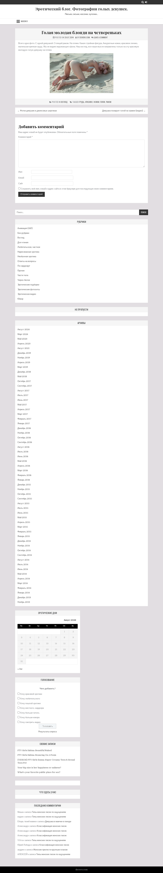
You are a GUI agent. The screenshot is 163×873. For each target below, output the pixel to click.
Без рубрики (23, 233)
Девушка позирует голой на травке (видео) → (123, 110)
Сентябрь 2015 (25, 498)
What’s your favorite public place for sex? (39, 772)
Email (21, 178)
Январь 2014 (24, 592)
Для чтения (23, 242)
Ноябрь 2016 (24, 433)
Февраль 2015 (24, 531)
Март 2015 (23, 527)
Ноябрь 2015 (24, 489)
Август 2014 (23, 560)
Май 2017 (22, 404)
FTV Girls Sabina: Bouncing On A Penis (37, 755)
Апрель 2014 (24, 578)
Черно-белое (24, 280)
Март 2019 (23, 367)
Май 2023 (22, 339)
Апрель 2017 (24, 409)
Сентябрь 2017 (25, 386)
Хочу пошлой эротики (30, 703)
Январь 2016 (24, 480)
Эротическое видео (27, 294)
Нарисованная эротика (28, 252)
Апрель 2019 (24, 362)
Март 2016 (23, 470)
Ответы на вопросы (27, 261)
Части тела (23, 275)
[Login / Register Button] (146, 2)
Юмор (20, 299)
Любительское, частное (29, 247)
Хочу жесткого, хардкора (32, 708)
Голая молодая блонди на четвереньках (81, 32)
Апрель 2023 (24, 343)
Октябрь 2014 (24, 550)
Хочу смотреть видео (30, 722)
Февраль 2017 (24, 419)
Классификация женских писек (52, 826)
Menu (24, 21)
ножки (96, 102)
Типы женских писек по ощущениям (49, 812)
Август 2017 (23, 390)
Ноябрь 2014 (24, 545)
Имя (20, 172)
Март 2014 (23, 583)
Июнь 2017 (23, 400)
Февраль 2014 (24, 588)
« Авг (20, 669)
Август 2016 (23, 447)
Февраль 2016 (24, 475)
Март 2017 (23, 414)
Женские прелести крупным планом (50, 849)
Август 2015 (23, 503)
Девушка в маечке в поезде (58, 821)
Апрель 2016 (24, 466)
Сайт (20, 183)
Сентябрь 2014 (25, 555)
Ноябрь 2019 (24, 357)
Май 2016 (22, 461)
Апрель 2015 (24, 522)
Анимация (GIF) (25, 228)
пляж (102, 102)
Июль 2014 (23, 564)
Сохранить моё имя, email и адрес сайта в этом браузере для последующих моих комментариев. (67, 189)
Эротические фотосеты (29, 289)
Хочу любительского (30, 698)
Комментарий (25, 137)
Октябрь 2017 (24, 381)
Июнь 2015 (23, 513)
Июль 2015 (23, 508)
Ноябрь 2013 (24, 602)
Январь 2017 (24, 423)
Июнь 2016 (23, 456)
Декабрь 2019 (24, 353)
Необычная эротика (27, 256)
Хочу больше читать (29, 713)
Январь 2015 (24, 536)
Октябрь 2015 (24, 494)
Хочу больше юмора (29, 717)
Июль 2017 (23, 395)
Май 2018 (22, 376)
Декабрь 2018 (24, 372)
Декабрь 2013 (24, 597)
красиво (89, 102)
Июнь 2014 (23, 569)
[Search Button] (143, 2)
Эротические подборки (28, 284)
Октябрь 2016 (24, 437)
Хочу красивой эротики (31, 694)
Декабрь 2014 (24, 541)
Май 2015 (22, 517)
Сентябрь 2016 (25, 442)
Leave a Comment (101, 37)
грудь (81, 102)
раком (108, 102)
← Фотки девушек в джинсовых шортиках (37, 110)
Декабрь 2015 (24, 484)
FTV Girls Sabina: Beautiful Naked (35, 750)
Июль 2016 (23, 451)
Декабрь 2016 (24, 428)
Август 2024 (24, 329)
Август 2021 (23, 348)
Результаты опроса (47, 731)
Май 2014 (22, 574)
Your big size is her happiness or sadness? (39, 767)
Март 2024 (23, 334)
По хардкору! (24, 266)
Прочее (21, 270)
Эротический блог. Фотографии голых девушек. (81, 8)
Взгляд (64, 102)
